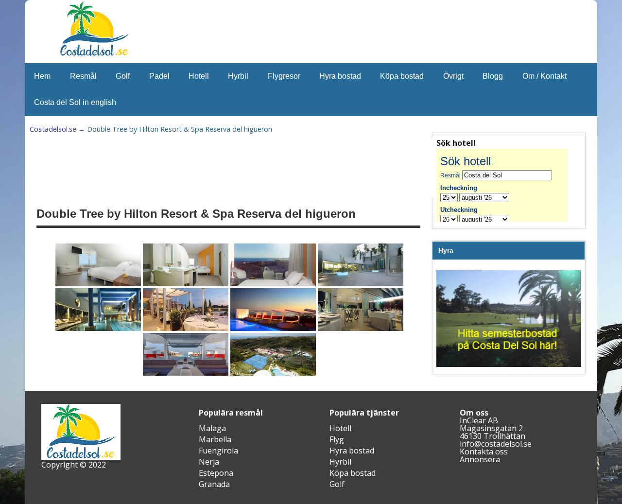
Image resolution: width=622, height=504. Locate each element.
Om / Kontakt (544, 76)
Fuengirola (218, 450)
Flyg (336, 439)
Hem (42, 76)
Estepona (216, 473)
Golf (123, 76)
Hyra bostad (340, 76)
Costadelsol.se (53, 129)
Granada (214, 484)
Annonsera (480, 459)
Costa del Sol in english (75, 102)
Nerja (209, 461)
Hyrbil (238, 76)
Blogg (493, 76)
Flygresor (284, 76)
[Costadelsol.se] (94, 54)
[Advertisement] (275, 168)
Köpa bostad (402, 76)
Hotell (199, 76)
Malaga (212, 428)
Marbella (215, 439)
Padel (159, 76)
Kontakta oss (484, 451)
